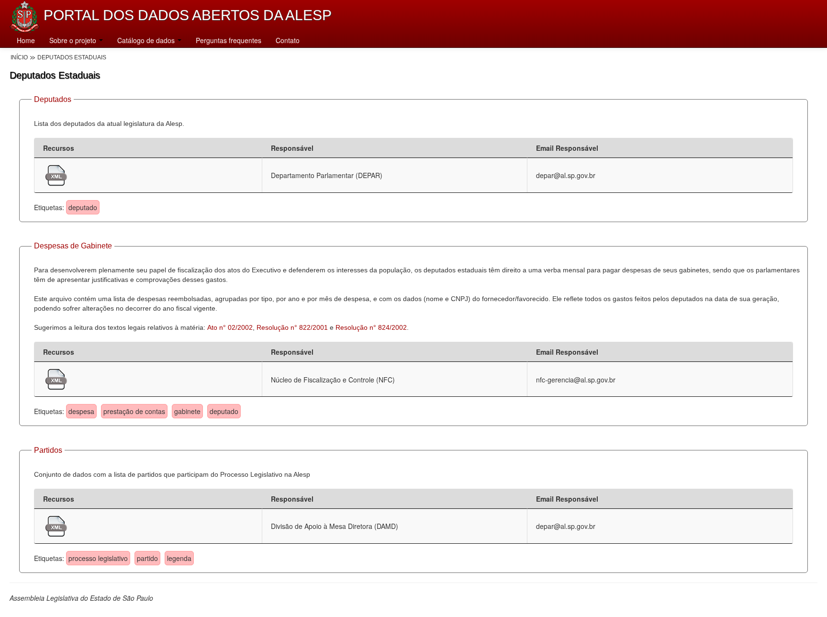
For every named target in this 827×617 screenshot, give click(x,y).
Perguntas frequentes (228, 40)
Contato (288, 40)
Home (26, 40)
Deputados (52, 99)
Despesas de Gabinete (73, 246)
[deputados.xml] (56, 174)
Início (19, 57)
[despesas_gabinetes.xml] (56, 378)
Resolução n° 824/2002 (371, 327)
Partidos (48, 450)
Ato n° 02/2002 (230, 327)
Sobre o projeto (73, 40)
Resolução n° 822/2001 (292, 327)
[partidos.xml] (56, 525)
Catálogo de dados (147, 40)
